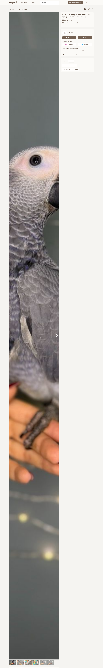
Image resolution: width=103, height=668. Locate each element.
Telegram (86, 44)
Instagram (70, 44)
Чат (86, 37)
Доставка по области (70, 65)
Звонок (70, 37)
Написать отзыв (87, 51)
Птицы (19, 9)
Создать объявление (75, 2)
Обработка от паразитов (71, 69)
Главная (11, 9)
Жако (25, 9)
